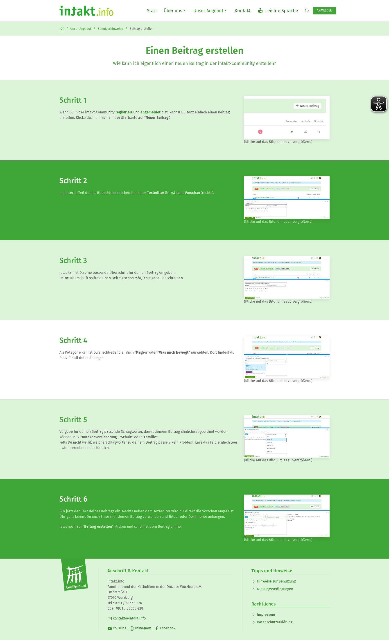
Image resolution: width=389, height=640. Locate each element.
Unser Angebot (208, 10)
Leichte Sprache (280, 10)
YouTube (119, 628)
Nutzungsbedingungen (275, 589)
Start (152, 10)
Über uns (173, 10)
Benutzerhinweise (110, 29)
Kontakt (243, 10)
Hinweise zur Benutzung (276, 581)
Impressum (266, 614)
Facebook (167, 628)
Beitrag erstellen (141, 29)
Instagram (142, 628)
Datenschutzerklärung (274, 622)
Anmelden (324, 10)
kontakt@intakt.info (129, 618)
